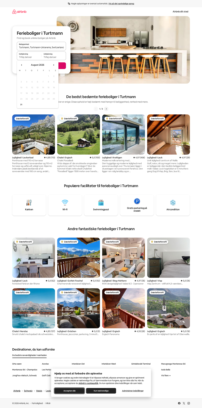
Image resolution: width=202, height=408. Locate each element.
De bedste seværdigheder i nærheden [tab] (29, 355)
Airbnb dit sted (180, 11)
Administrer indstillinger (132, 391)
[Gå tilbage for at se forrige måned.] (21, 65)
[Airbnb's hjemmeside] (19, 11)
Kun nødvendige (101, 391)
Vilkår (48, 403)
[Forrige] (96, 109)
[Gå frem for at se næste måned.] (53, 65)
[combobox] (41, 47)
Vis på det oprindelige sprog (121, 3)
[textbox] (29, 57)
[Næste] (106, 109)
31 (21, 104)
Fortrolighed (37, 403)
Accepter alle (69, 391)
